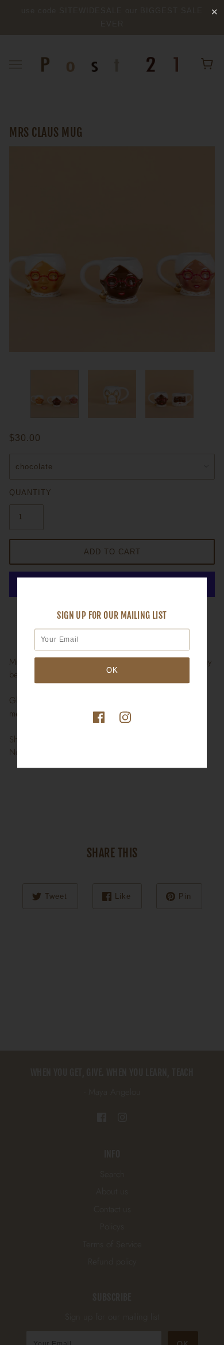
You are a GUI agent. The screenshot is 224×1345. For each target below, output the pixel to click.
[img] (98, 717)
